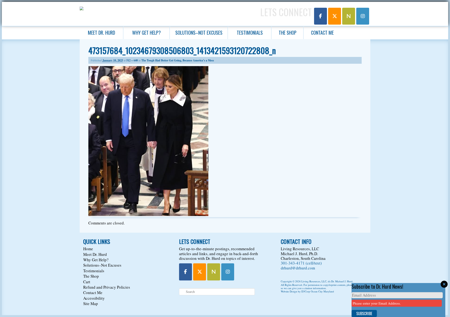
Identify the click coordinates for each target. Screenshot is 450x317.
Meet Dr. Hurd (101, 32)
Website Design (289, 291)
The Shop (287, 32)
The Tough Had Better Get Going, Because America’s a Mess (177, 60)
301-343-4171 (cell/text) (301, 263)
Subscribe (364, 313)
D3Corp (305, 291)
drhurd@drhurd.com (298, 268)
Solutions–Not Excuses (198, 32)
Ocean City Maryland (322, 291)
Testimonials (250, 32)
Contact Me (322, 32)
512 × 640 (132, 60)
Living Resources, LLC (313, 281)
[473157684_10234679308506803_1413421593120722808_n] (148, 214)
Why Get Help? (146, 32)
